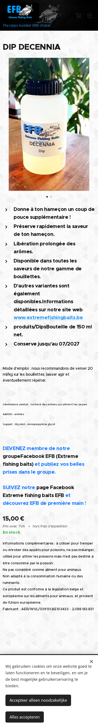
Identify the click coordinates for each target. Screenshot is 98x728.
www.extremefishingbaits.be (48, 317)
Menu (89, 15)
